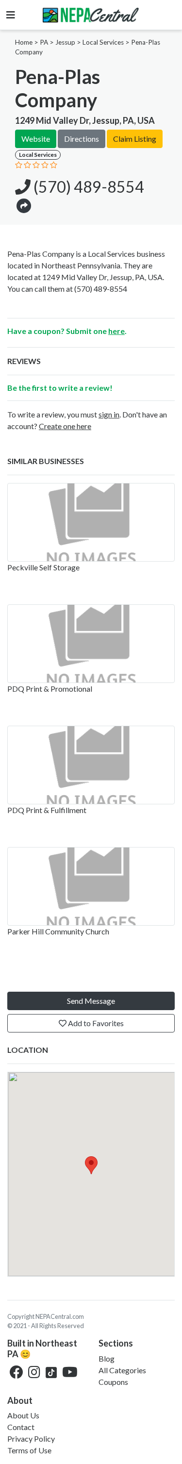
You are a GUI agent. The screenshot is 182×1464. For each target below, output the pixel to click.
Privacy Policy (31, 1438)
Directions (81, 138)
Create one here (65, 426)
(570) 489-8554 (87, 186)
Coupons (113, 1381)
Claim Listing (134, 138)
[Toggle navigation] (10, 14)
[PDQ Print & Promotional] (91, 643)
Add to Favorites (95, 1023)
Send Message (91, 1000)
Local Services (103, 42)
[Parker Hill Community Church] (91, 886)
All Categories (122, 1370)
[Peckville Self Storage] (91, 522)
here (116, 330)
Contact (20, 1426)
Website (35, 138)
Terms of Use (29, 1450)
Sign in (109, 414)
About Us (23, 1415)
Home (24, 42)
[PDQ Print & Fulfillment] (91, 765)
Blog (107, 1358)
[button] (24, 205)
